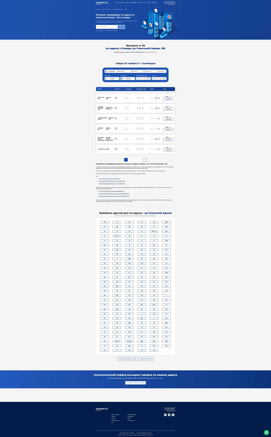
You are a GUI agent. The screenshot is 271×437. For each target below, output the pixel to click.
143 (142, 327)
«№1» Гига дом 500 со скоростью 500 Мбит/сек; (111, 191)
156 (117, 300)
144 (105, 291)
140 (154, 313)
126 (117, 323)
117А (154, 291)
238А (166, 240)
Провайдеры (133, 2)
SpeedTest (154, 2)
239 (166, 327)
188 (166, 318)
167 (154, 249)
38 (129, 231)
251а (154, 346)
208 (129, 300)
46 (129, 236)
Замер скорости (115, 420)
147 (129, 291)
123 (105, 300)
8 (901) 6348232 (170, 2)
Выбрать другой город (146, 358)
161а (104, 304)
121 (129, 281)
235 (129, 254)
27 (104, 346)
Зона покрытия (131, 420)
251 (129, 277)
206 (129, 226)
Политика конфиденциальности (144, 433)
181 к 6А (129, 341)
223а (117, 286)
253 (142, 295)
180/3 (166, 272)
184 (129, 313)
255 (166, 346)
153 (166, 309)
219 (105, 226)
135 (117, 272)
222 (154, 300)
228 (117, 304)
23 (104, 259)
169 (142, 291)
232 (142, 272)
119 (117, 327)
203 (117, 245)
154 (105, 272)
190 (117, 254)
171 (142, 268)
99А (142, 318)
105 (166, 268)
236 (105, 263)
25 (117, 277)
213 (166, 336)
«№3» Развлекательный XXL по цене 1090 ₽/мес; (112, 183)
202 (129, 304)
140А (117, 295)
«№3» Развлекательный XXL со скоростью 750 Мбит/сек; (114, 196)
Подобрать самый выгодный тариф (135, 382)
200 (166, 300)
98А (142, 304)
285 (105, 295)
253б (154, 304)
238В (166, 323)
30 (117, 240)
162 (154, 309)
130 (105, 222)
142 (142, 286)
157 (154, 281)
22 (166, 245)
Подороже (162, 71)
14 (154, 240)
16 (141, 240)
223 (166, 281)
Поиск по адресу (120, 2)
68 (141, 350)
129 (105, 286)
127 (105, 323)
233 (166, 249)
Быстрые (134, 71)
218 (142, 222)
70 (117, 350)
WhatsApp (165, 415)
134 (154, 268)
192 (154, 254)
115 (142, 277)
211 (117, 336)
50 (104, 231)
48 (166, 236)
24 (141, 245)
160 (142, 309)
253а (117, 309)
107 (154, 263)
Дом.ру (98, 168)
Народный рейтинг (132, 414)
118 (117, 222)
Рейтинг (139, 2)
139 (129, 268)
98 (166, 313)
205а (154, 341)
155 (154, 295)
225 (154, 286)
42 (117, 231)
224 (117, 226)
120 (154, 323)
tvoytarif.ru (101, 2)
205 (154, 272)
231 (129, 318)
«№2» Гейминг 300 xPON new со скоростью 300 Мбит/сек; (114, 193)
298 (129, 346)
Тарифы (127, 2)
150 (142, 259)
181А (104, 245)
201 (129, 295)
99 (117, 313)
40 (141, 231)
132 (166, 277)
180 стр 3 (154, 231)
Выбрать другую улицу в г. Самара (127, 358)
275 (129, 327)
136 (129, 249)
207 (129, 336)
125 (117, 346)
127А (166, 341)
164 (105, 327)
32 (154, 236)
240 (105, 309)
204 (142, 226)
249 (166, 332)
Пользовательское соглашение (127, 433)
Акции (144, 2)
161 (142, 281)
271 (154, 327)
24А (154, 245)
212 (129, 350)
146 (117, 268)
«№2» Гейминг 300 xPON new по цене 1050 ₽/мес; (112, 181)
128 (129, 309)
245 (154, 332)
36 (104, 236)
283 (129, 263)
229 (142, 249)
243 (154, 350)
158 (117, 263)
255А (141, 341)
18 (129, 245)
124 (117, 291)
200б (166, 222)
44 (141, 236)
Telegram (169, 415)
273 (105, 341)
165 (166, 286)
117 (166, 304)
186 (117, 281)
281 (129, 222)
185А (129, 332)
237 (105, 313)
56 (104, 350)
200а (117, 249)
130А (129, 323)
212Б (166, 226)
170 (105, 332)
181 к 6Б (117, 341)
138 (105, 268)
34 (104, 240)
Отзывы (149, 2)
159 (142, 323)
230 (154, 222)
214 (142, 336)
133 (117, 332)
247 (105, 336)
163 (129, 286)
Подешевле (148, 71)
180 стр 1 (116, 236)
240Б (129, 259)
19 (141, 346)
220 (105, 281)
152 (105, 318)
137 (154, 277)
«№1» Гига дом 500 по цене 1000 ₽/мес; (109, 178)
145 (105, 254)
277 (166, 263)
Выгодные (122, 71)
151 (142, 254)
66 (166, 254)
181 (142, 300)
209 (154, 336)
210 (166, 259)
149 (105, 277)
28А (166, 231)
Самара (98, 4)
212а (141, 263)
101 (105, 249)
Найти (121, 27)
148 (166, 291)
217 (142, 332)
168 (117, 318)
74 (154, 226)
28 (129, 240)
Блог (113, 422)
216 (154, 259)
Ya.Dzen (173, 415)
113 (129, 272)
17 (117, 259)
